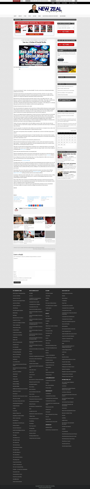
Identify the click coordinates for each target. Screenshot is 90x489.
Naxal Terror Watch (17, 391)
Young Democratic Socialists (34, 438)
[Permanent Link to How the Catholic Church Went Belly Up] (60, 155)
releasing (48, 154)
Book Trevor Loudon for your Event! (50, 16)
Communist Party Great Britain (52, 398)
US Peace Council (32, 430)
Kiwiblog (47, 298)
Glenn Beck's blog (16, 356)
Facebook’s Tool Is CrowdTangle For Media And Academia (19, 198)
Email (15, 274)
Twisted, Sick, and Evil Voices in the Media (66, 90)
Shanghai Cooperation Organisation (69, 371)
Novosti (47, 416)
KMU (63, 343)
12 (69, 137)
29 (58, 144)
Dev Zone (47, 316)
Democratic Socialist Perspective (68, 321)
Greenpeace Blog (49, 330)
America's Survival (16, 298)
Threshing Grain (16, 459)
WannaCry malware (37, 171)
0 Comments (72, 156)
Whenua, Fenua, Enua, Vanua (67, 376)
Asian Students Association (67, 293)
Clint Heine (48, 295)
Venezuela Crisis (16, 471)
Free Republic (15, 347)
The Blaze (15, 435)
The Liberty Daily (16, 440)
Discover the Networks (17, 342)
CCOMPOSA (64, 300)
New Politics (31, 386)
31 (64, 144)
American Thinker (16, 303)
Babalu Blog (15, 312)
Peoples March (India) (66, 364)
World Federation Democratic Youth (69, 436)
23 (61, 142)
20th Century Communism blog (19, 293)
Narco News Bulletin (50, 385)
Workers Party (49, 374)
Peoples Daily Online (66, 361)
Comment (16, 258)
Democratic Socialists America (35, 309)
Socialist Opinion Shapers (42, 40)
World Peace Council (66, 441)
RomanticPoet (15, 420)
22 (58, 142)
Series (39, 16)
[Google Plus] (72, 3)
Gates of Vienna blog (17, 354)
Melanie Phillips (16, 383)
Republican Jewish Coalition (18, 415)
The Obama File (16, 442)
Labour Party (48, 340)
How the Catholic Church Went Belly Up (65, 86)
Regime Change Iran (17, 413)
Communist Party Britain (50, 395)
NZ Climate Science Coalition (51, 305)
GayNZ (47, 323)
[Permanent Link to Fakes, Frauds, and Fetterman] (60, 165)
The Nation (31, 423)
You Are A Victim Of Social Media (34, 42)
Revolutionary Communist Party (35, 406)
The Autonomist (16, 432)
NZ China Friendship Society (51, 347)
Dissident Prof (16, 344)
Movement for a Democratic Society (36, 379)
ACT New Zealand (49, 293)
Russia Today (48, 419)
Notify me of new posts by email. (21, 279)
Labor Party (31, 372)
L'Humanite (48, 411)
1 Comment (71, 164)
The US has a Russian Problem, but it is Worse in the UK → (44, 248)
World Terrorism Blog (17, 476)
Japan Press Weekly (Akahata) (68, 336)
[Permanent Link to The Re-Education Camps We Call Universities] (40, 218)
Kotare (47, 338)
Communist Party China (66, 310)
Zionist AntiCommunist (17, 481)
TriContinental (65, 431)
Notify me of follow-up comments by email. (23, 277)
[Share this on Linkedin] (36, 205)
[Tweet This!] (29, 205)
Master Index (62, 16)
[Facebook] (70, 3)
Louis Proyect (32, 374)
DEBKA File (15, 339)
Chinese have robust (18, 172)
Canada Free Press (16, 320)
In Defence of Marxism (66, 392)
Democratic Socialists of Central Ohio (36, 348)
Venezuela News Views (17, 474)
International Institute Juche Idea (68, 328)
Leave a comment (38, 44)
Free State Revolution (17, 349)
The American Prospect (34, 418)
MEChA (30, 377)
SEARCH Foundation (66, 369)
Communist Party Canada (34, 301)
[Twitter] (69, 3)
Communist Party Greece (51, 400)
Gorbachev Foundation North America (36, 356)
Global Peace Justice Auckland (52, 325)
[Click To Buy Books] (34, 35)
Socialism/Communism (34, 40)
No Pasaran (15, 393)
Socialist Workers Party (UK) (51, 421)
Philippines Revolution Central (68, 366)
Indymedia (48, 335)
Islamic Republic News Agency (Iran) (69, 333)
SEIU (30, 408)
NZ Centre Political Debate (51, 303)
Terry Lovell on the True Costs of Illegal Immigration (18, 226)
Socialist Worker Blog (50, 362)
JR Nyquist (15, 376)
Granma (47, 382)
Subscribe (61, 59)
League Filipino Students (67, 349)
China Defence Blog (17, 327)
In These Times (32, 361)
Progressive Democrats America (35, 399)
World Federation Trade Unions (68, 438)
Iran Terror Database (17, 371)
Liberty (23, 40)
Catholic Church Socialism (63, 94)
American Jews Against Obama (19, 300)
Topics (29, 16)
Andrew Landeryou (16, 305)
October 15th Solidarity (50, 355)
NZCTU (47, 350)
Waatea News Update (50, 372)
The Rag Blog (31, 428)
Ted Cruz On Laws (38, 238)
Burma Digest (64, 298)
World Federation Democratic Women (69, 433)
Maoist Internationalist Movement (68, 410)
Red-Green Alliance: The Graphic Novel (65, 92)
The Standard (48, 367)
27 (72, 142)
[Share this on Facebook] (31, 205)
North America (27, 40)
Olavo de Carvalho (16, 398)
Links (63, 354)
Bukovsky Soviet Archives (18, 317)
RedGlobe (64, 417)
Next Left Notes (32, 389)
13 (72, 137)
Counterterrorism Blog (17, 334)
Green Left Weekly (65, 323)
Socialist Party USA (33, 411)
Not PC (47, 300)
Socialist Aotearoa (49, 360)
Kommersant (48, 409)
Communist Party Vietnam (67, 319)
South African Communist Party (52, 429)
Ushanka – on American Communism (20, 469)
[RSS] (75, 3)
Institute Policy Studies (33, 363)
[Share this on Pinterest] (33, 205)
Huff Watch (15, 359)
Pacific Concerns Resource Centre (68, 359)
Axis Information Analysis (18, 310)
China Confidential (16, 325)
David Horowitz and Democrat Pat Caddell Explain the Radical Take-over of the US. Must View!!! (67, 120)
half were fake (23, 149)
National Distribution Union (51, 345)
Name (15, 271)
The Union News (16, 454)
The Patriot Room (16, 444)
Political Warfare (16, 405)
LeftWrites (64, 352)
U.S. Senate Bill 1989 (26, 160)
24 (64, 142)
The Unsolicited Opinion (17, 457)
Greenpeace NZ (49, 333)
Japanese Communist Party (67, 338)
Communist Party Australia (67, 305)
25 (66, 142)
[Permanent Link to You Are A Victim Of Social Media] (34, 55)
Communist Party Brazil (50, 380)
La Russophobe (16, 381)
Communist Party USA (33, 306)
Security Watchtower (17, 427)
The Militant (31, 421)
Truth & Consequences (17, 464)
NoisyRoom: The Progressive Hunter (20, 396)
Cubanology (15, 337)
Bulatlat (63, 295)
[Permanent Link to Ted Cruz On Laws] (40, 234)
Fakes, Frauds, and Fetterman (63, 88)
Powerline (15, 410)
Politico (14, 408)
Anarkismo (64, 385)
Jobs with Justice (32, 369)
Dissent (30, 353)
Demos (30, 351)
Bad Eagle (15, 315)
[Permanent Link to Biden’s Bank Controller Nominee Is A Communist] (19, 235)
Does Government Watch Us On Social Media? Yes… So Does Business (33, 198)
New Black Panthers (33, 384)
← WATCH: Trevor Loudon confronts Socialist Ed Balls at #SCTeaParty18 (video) (28, 247)
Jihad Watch (15, 374)
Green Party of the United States (35, 358)
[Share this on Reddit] (38, 205)
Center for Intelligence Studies (19, 322)
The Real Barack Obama (17, 447)
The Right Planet (16, 449)
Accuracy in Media (16, 295)
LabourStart (64, 408)
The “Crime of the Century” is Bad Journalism (48, 226)
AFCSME (31, 293)
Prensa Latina (48, 387)
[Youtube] (73, 3)
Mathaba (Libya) (49, 427)
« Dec (59, 147)
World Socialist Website (66, 446)
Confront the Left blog (17, 332)
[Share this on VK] (42, 205)
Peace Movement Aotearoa (51, 357)
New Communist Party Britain (51, 414)
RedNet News (64, 420)
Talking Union (32, 416)
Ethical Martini (48, 318)
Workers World (32, 433)
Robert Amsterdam (16, 418)
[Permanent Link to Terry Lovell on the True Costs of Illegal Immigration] (19, 220)
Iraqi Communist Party (66, 331)
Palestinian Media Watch (17, 403)
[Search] (76, 3)
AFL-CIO (31, 295)
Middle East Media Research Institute (20, 388)
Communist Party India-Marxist (68, 316)
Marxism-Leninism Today (67, 413)
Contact (20, 16)
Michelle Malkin (16, 386)
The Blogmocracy (16, 437)
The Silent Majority (16, 452)
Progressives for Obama (34, 401)
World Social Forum (66, 443)
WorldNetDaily (16, 479)
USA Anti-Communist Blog (18, 466)
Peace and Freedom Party (34, 396)
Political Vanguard (25, 67)
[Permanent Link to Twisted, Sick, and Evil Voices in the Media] (60, 173)
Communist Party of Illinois (34, 304)
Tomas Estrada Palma (17, 462)
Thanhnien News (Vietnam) (67, 374)
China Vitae (64, 303)
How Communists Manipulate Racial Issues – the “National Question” (50, 240)
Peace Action (31, 394)
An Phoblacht (48, 393)
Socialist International (66, 426)
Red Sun (63, 415)
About (15, 16)
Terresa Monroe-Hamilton (30, 208)
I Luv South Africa (16, 361)
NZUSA (47, 352)
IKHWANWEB (65, 326)
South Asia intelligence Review (19, 430)
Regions (34, 16)
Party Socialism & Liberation (34, 391)
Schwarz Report (16, 425)
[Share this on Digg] (40, 205)
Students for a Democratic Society (36, 413)
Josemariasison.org (66, 341)
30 (61, 144)
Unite (47, 369)
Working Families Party (34, 435)
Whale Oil (47, 310)
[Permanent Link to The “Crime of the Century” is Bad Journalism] (50, 220)
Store (25, 16)
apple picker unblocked (62, 123)
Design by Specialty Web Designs (45, 487)
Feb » (61, 147)
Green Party (48, 328)
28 (75, 142)
